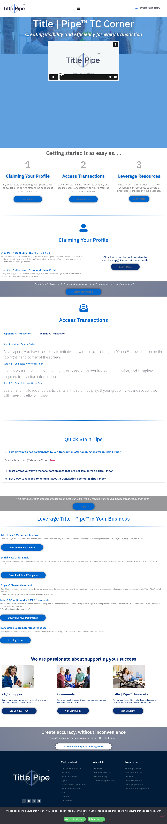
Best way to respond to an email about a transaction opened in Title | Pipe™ (57, 478)
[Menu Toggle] (78, 8)
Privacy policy (96, 819)
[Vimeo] (29, 801)
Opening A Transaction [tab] (17, 333)
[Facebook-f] (24, 801)
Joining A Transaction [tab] (52, 333)
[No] (162, 815)
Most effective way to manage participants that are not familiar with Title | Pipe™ (61, 471)
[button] (83, 452)
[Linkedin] (39, 801)
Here (52, 460)
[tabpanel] (83, 371)
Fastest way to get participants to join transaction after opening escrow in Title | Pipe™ (65, 452)
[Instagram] (34, 801)
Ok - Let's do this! (74, 819)
